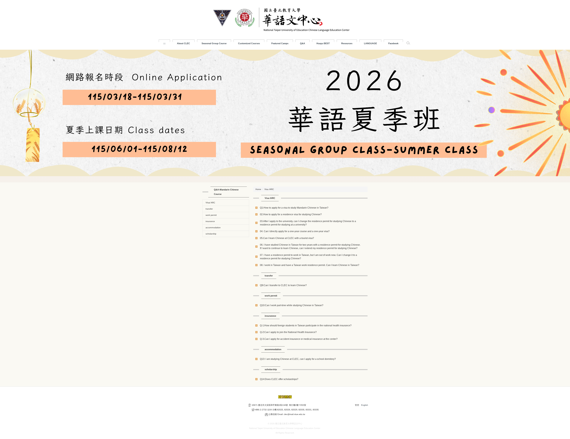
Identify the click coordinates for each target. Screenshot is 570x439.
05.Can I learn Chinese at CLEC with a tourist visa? (287, 238)
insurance (210, 221)
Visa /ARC (269, 189)
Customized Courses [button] (249, 43)
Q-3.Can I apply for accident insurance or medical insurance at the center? (299, 339)
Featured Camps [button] (279, 43)
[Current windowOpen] (285, 113)
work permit (211, 215)
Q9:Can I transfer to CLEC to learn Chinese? (283, 285)
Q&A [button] (302, 43)
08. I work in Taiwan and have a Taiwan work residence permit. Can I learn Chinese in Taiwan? (309, 265)
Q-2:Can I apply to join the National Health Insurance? (288, 332)
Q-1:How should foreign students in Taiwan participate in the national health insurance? (306, 325)
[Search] (408, 43)
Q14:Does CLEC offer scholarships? (279, 379)
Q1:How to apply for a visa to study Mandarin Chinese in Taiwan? (294, 207)
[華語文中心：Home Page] (285, 18)
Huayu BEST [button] (323, 43)
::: (164, 43)
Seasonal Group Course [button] (214, 43)
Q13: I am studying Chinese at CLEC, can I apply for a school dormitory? (298, 359)
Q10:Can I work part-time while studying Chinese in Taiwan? (291, 305)
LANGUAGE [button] (370, 43)
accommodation (213, 227)
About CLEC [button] (183, 43)
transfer (209, 209)
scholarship (211, 234)
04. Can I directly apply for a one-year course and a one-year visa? (295, 231)
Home (258, 189)
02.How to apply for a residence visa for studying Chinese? (291, 214)
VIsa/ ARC (210, 202)
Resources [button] (346, 43)
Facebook (393, 43)
